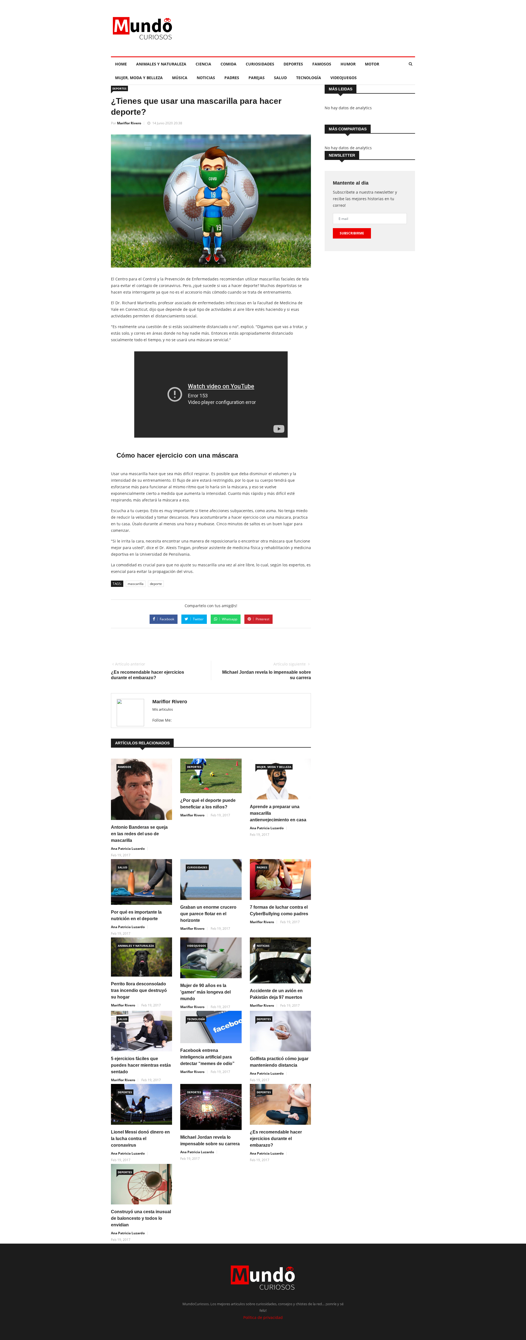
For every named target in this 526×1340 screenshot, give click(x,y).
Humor (348, 64)
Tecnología (308, 77)
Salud (280, 77)
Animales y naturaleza (161, 64)
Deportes (293, 64)
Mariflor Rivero (129, 123)
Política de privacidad (263, 1317)
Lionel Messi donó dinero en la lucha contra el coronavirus (140, 1138)
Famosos (321, 64)
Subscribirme (352, 233)
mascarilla (136, 583)
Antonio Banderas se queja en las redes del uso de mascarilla (139, 834)
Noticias (206, 77)
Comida (228, 64)
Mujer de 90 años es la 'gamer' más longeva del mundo (205, 992)
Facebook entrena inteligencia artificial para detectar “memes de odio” (207, 1057)
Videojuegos (343, 77)
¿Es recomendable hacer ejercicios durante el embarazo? (276, 1138)
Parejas (256, 77)
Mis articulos (162, 709)
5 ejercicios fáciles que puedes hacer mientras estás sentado (141, 1065)
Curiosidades (260, 64)
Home (121, 64)
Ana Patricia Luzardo (128, 848)
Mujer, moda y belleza (139, 77)
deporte (156, 583)
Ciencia (203, 64)
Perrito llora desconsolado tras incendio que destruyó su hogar (139, 990)
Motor (372, 64)
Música (179, 77)
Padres (231, 77)
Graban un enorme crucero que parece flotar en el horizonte (208, 914)
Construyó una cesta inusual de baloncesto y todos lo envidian (141, 1218)
